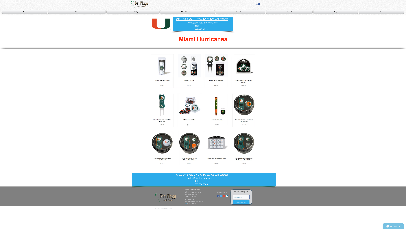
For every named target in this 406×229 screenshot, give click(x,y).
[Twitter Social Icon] (221, 196)
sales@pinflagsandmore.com (203, 22)
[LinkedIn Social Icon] (227, 196)
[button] (258, 4)
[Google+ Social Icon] (224, 196)
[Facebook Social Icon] (218, 196)
